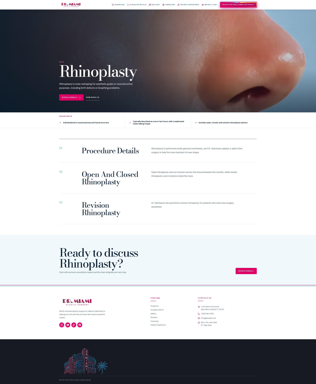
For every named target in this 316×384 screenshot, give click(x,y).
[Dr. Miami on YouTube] (67, 324)
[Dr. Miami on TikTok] (73, 324)
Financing (154, 321)
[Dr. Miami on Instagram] (61, 324)
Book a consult (70, 97)
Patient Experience (158, 325)
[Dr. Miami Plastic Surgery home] (71, 4)
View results (92, 97)
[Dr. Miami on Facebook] (79, 324)
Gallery (153, 314)
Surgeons (155, 306)
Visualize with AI (157, 310)
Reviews (154, 317)
